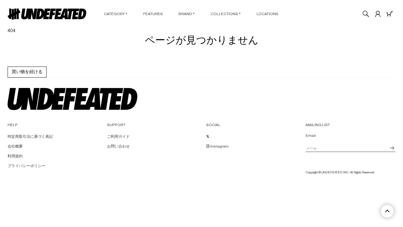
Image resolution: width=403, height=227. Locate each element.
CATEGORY (116, 14)
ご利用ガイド (118, 136)
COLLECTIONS (226, 14)
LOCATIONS (267, 14)
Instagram (219, 146)
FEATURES (153, 14)
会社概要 (15, 146)
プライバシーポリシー (26, 166)
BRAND (187, 14)
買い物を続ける (27, 72)
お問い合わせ (118, 146)
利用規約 (15, 156)
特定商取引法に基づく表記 (30, 136)
